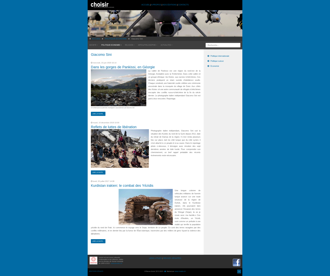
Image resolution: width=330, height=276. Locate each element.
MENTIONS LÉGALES (96, 271)
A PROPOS (156, 5)
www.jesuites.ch (116, 263)
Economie (215, 66)
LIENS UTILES (155, 258)
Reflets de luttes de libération (114, 127)
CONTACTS (183, 5)
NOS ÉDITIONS (170, 5)
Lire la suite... (98, 114)
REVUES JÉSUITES (172, 258)
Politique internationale (220, 56)
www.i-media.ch (180, 271)
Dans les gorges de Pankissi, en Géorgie (123, 67)
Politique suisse (217, 61)
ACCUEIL (145, 5)
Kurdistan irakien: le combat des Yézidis (122, 186)
